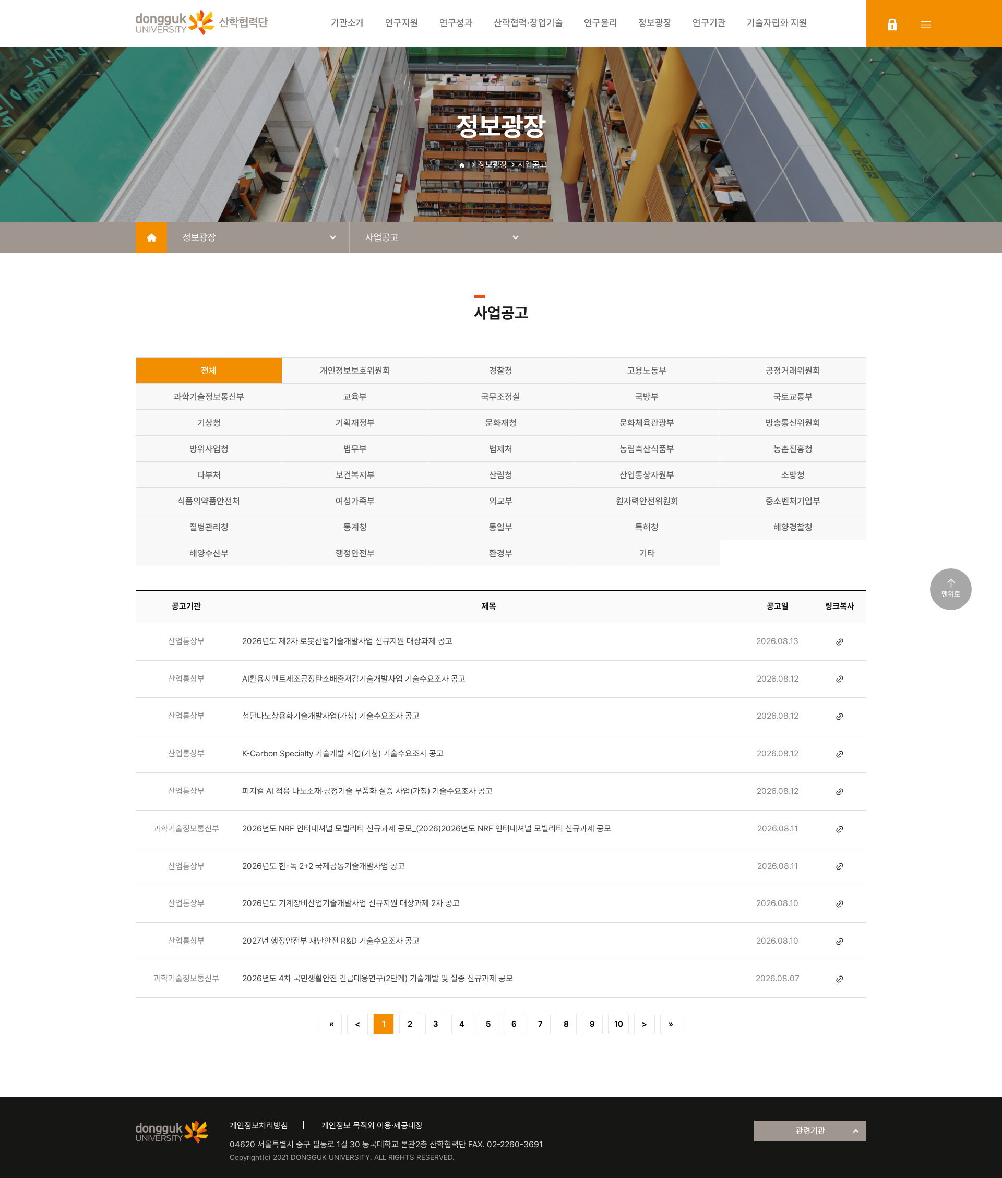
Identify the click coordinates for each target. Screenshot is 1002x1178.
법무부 (355, 449)
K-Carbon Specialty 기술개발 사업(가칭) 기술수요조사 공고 (343, 753)
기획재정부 (355, 423)
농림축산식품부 (646, 449)
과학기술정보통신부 (209, 396)
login (892, 24)
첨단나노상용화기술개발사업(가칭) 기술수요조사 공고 (331, 716)
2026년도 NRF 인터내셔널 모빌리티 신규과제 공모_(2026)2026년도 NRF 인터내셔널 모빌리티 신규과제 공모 (426, 829)
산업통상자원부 (646, 475)
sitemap (926, 24)
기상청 (209, 423)
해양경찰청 (793, 527)
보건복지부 (355, 475)
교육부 (355, 396)
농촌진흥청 (793, 449)
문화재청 (501, 423)
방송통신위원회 (793, 423)
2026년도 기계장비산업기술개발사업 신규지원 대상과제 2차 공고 (351, 903)
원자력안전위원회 (647, 501)
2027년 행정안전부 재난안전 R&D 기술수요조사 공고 (331, 941)
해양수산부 (209, 553)
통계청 (355, 527)
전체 (209, 370)
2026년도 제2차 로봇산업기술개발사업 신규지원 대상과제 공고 (347, 641)
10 (618, 1024)
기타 (647, 553)
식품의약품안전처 (208, 501)
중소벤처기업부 (793, 501)
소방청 (793, 475)
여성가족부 (355, 501)
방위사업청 (209, 449)
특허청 (647, 527)
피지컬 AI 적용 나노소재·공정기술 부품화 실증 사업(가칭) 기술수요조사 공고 (367, 791)
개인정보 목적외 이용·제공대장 (372, 1126)
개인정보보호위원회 (355, 370)
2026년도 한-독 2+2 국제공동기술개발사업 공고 (323, 866)
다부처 (209, 475)
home (151, 237)
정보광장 (492, 165)
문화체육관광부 (646, 423)
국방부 (647, 396)
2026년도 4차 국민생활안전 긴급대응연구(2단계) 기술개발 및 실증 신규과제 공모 (377, 978)
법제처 (500, 449)
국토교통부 (793, 396)
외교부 (500, 501)
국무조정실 (500, 396)
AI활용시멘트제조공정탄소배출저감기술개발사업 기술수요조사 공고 (354, 679)
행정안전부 (355, 553)
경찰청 (500, 370)
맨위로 (950, 594)
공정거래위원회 (793, 370)
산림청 (500, 475)
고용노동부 (646, 370)
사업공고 (532, 165)
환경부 (500, 553)
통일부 (500, 527)
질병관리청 (209, 527)
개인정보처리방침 (259, 1126)
